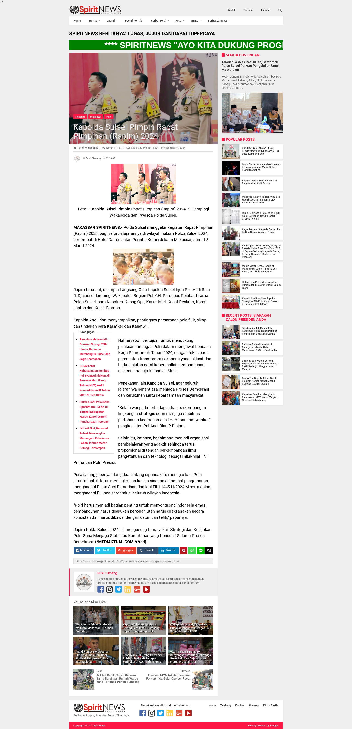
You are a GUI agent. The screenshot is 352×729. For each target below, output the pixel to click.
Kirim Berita (271, 705)
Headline (80, 116)
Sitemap (248, 10)
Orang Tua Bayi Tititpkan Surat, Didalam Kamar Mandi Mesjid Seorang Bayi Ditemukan (259, 381)
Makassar (95, 116)
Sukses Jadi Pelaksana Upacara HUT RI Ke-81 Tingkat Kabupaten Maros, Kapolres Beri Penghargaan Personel (95, 411)
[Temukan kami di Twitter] (118, 589)
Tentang (265, 10)
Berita (93, 20)
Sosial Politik (133, 20)
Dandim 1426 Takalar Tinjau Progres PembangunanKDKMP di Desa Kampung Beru (260, 151)
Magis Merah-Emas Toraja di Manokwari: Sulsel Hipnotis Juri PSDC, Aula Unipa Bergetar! (259, 269)
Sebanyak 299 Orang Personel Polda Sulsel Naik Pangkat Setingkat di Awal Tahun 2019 (142, 658)
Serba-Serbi (158, 20)
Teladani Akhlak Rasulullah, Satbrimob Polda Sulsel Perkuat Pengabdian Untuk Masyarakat (250, 65)
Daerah (111, 20)
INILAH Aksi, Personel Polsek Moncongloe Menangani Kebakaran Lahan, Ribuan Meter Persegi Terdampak (94, 438)
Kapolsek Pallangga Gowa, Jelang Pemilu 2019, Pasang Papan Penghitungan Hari (141, 628)
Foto (178, 20)
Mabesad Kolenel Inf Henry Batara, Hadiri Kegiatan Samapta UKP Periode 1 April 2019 (261, 199)
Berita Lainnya (217, 20)
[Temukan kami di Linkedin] (127, 589)
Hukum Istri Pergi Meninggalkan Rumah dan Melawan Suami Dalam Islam (261, 285)
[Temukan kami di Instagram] (110, 589)
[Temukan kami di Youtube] (146, 589)
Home (77, 20)
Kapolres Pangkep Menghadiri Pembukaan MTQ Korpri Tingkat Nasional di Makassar (259, 397)
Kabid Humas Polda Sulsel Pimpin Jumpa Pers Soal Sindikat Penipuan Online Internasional (92, 656)
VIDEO (194, 20)
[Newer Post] (79, 672)
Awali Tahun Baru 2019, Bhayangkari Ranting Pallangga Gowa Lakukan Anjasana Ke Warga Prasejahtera (190, 656)
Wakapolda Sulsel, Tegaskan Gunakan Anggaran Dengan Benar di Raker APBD (188, 628)
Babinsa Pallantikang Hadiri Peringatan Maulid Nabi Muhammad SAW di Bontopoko (259, 347)
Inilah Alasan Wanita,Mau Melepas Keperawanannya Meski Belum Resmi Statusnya (261, 167)
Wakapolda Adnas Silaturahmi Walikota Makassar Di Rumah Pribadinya (94, 628)
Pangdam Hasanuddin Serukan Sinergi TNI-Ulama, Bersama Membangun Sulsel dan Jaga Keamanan (95, 349)
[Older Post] (207, 672)
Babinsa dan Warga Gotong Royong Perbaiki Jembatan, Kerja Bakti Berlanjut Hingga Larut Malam (260, 365)
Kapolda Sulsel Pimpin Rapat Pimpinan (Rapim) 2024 (125, 131)
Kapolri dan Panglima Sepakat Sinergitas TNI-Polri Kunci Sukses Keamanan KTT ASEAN (260, 301)
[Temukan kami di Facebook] (100, 589)
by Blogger (273, 725)
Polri (108, 116)
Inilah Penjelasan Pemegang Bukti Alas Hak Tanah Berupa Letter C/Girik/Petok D (261, 216)
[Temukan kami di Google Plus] (137, 589)
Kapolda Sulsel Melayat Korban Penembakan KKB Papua (259, 182)
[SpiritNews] (101, 10)
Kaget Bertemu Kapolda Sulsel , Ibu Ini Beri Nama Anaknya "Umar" (261, 231)
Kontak (231, 10)
